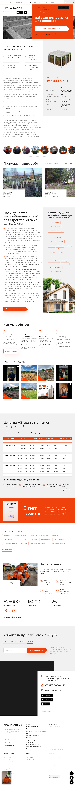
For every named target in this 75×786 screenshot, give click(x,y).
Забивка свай (52, 770)
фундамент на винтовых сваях (39, 535)
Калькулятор (28, 2)
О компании (52, 755)
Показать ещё (7, 549)
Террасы (51, 745)
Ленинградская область (33, 746)
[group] (7, 150)
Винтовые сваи (8, 766)
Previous (66, 163)
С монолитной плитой (10, 763)
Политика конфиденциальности (11, 748)
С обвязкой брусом (9, 757)
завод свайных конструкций (12, 539)
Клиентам (29, 737)
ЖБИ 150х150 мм (30, 757)
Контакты (60, 2)
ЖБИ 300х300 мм (31, 761)
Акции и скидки (31, 740)
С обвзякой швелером (10, 759)
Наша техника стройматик (56, 757)
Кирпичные (52, 732)
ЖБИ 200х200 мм (31, 759)
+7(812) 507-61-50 (43, 8)
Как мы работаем (53, 766)
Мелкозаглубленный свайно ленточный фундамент (14, 768)
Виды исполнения (32, 726)
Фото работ (30, 742)
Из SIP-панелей (53, 734)
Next (71, 163)
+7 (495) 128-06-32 (11, 744)
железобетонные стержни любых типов (15, 543)
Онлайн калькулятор (32, 735)
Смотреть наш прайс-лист (44, 34)
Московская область (32, 744)
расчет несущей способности (39, 543)
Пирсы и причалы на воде (56, 741)
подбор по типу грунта (30, 539)
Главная (5, 2)
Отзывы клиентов (53, 761)
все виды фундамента (58, 543)
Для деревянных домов (55, 728)
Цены (28, 733)
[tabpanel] (20, 574)
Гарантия (51, 768)
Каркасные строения (54, 730)
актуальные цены (60, 539)
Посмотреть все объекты (52, 163)
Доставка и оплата (54, 764)
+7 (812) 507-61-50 (10, 745)
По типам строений (32, 729)
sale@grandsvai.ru (53, 690)
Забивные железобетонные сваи (36, 731)
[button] (29, 156)
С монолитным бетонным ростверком (14, 761)
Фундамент (45, 12)
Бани (50, 737)
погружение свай (46, 539)
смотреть (64, 109)
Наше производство (54, 759)
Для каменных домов (54, 726)
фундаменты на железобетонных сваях (15, 535)
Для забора (52, 739)
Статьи (50, 772)
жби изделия (55, 535)
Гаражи (51, 743)
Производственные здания (56, 749)
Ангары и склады (53, 747)
